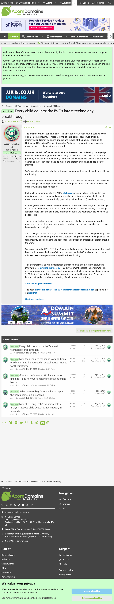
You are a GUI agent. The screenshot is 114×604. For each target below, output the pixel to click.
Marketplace (56, 36)
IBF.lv (3, 568)
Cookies (7, 488)
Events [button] (49, 2)
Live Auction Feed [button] (27, 2)
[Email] (42, 423)
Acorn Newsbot (12, 121)
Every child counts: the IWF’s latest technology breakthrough (64, 289)
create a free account (80, 75)
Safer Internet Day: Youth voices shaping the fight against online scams (37, 393)
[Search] (110, 2)
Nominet (32, 292)
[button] (42, 36)
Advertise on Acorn (71, 2)
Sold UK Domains (79, 36)
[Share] (106, 127)
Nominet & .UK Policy (46, 353)
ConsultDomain (7, 563)
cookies (23, 589)
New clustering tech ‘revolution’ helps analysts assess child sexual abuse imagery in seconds (36, 407)
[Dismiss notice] (109, 50)
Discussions (32, 36)
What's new (97, 36)
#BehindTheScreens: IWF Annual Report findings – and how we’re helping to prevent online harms (38, 378)
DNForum (5, 559)
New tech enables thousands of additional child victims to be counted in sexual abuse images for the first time (38, 362)
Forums (14, 36)
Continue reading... (34, 298)
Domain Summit (8, 555)
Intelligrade (68, 192)
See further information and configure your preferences (29, 597)
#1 (110, 127)
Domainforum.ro (8, 576)
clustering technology (49, 267)
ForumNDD (6, 572)
